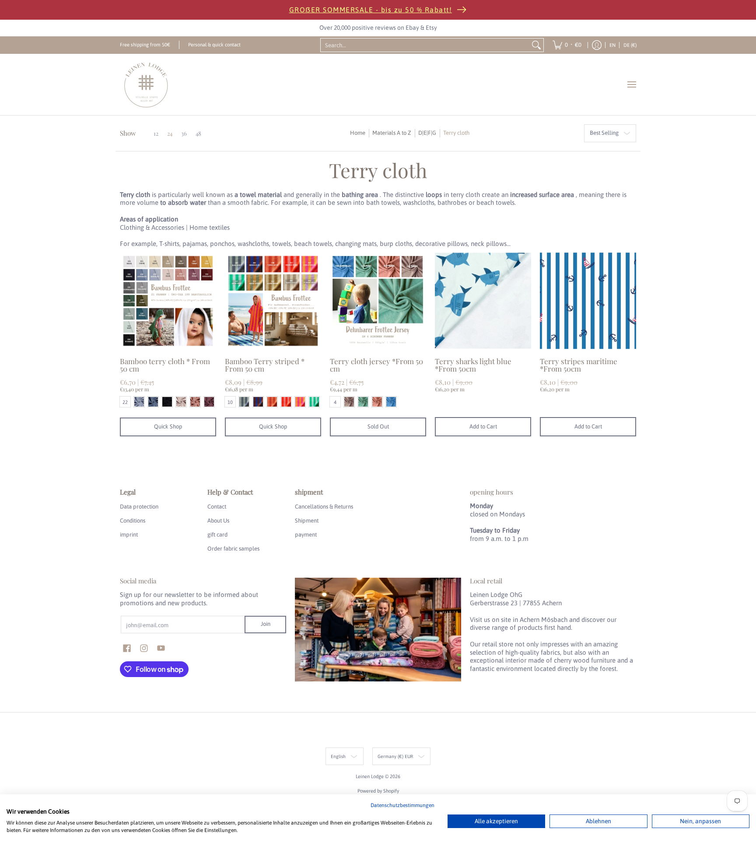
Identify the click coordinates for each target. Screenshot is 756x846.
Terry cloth (456, 133)
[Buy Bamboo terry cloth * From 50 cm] (168, 301)
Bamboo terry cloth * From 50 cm (165, 364)
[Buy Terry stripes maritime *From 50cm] (588, 301)
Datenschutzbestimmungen (402, 805)
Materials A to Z (391, 133)
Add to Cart (483, 426)
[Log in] (597, 45)
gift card (217, 534)
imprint (129, 534)
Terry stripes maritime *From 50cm (578, 364)
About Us (218, 520)
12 (156, 133)
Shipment (306, 520)
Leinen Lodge (370, 776)
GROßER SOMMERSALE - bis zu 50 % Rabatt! (370, 10)
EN (612, 45)
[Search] (536, 45)
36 (184, 133)
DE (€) (630, 45)
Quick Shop (168, 426)
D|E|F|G (427, 133)
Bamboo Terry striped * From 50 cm (264, 364)
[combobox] (425, 45)
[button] (127, 648)
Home (357, 133)
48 (198, 133)
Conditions (132, 520)
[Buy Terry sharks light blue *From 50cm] (483, 301)
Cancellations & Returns (324, 506)
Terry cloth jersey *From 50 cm (376, 364)
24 (169, 133)
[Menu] (631, 84)
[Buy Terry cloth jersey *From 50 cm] (378, 301)
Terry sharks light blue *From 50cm (473, 364)
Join (265, 624)
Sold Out (378, 426)
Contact (216, 506)
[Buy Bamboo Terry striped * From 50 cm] (273, 301)
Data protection (139, 506)
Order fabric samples (233, 548)
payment (306, 534)
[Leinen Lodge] (146, 84)
